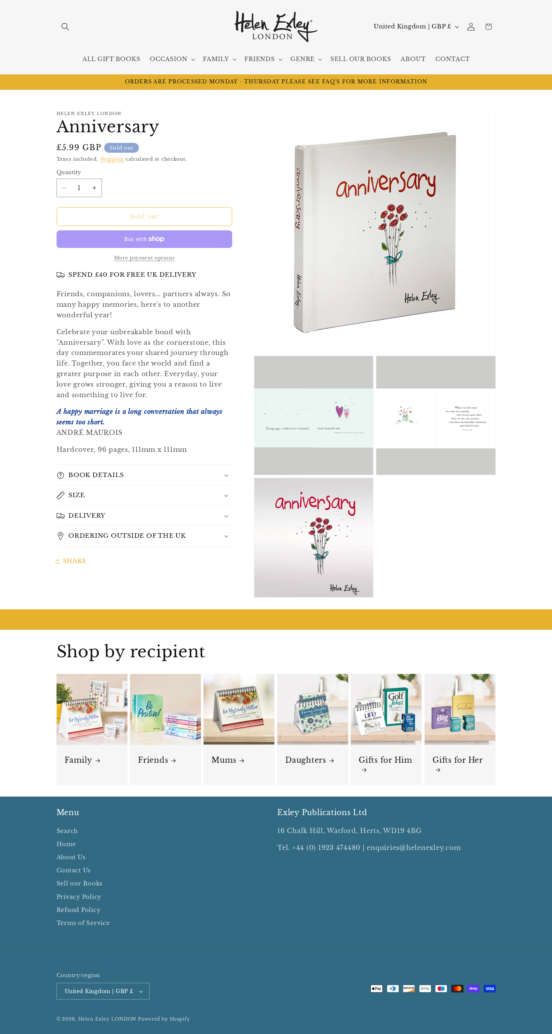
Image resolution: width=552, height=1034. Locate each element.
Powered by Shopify (164, 1019)
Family (78, 760)
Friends (153, 760)
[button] (65, 26)
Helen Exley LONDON (107, 1019)
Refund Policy (79, 910)
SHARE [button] (75, 561)
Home (66, 844)
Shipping (112, 159)
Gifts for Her (458, 760)
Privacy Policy (79, 896)
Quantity (69, 172)
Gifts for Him (385, 760)
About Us (71, 857)
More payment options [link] (144, 258)
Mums (223, 760)
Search (67, 831)
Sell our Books (80, 883)
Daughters (305, 760)
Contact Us (74, 870)
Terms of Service (83, 923)
